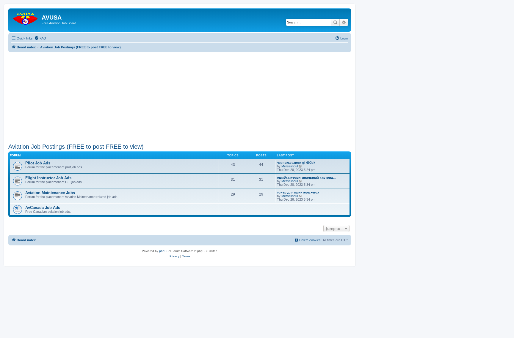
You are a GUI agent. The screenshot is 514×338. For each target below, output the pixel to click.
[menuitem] (40, 38)
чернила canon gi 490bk (296, 162)
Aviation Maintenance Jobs (50, 193)
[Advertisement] (179, 93)
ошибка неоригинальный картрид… (306, 177)
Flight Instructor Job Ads (48, 178)
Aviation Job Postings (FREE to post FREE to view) (76, 146)
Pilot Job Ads (37, 163)
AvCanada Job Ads (42, 207)
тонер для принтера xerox (298, 192)
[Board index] (26, 18)
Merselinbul (289, 166)
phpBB (164, 251)
